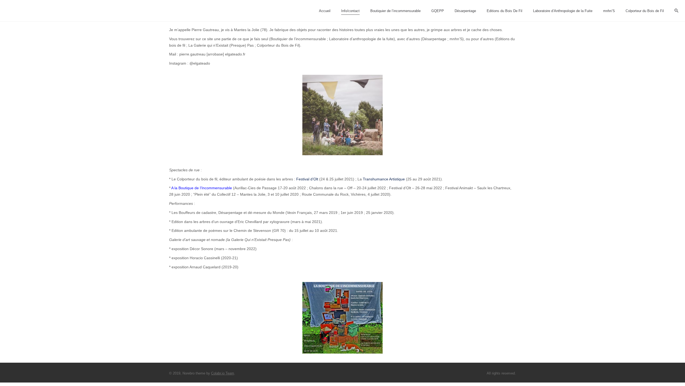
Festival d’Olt (306, 179)
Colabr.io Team (222, 373)
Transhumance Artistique (384, 179)
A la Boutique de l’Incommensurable (201, 188)
